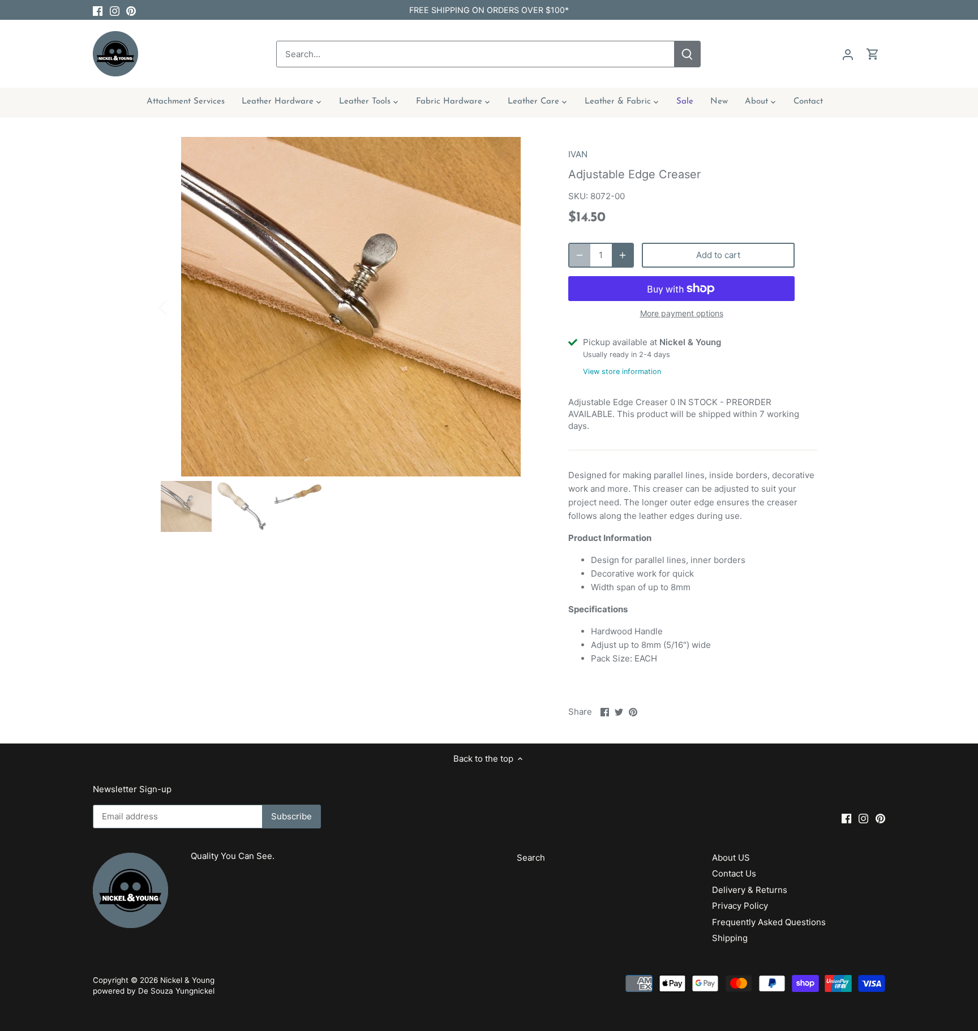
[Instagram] (114, 10)
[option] (351, 306)
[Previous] (177, 306)
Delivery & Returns (749, 889)
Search (531, 857)
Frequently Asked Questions (769, 922)
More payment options (681, 313)
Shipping (730, 938)
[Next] (524, 306)
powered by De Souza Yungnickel (154, 990)
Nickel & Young (187, 980)
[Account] (847, 54)
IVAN (577, 154)
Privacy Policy (740, 905)
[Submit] (687, 54)
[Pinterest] (131, 10)
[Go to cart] (873, 54)
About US (731, 857)
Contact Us (734, 873)
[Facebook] (97, 10)
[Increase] (622, 255)
